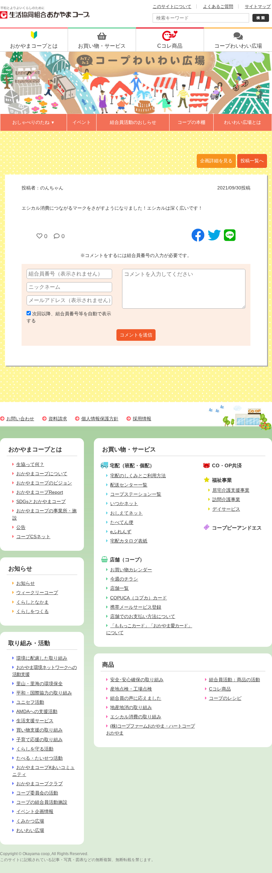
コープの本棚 (191, 122)
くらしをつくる (32, 611)
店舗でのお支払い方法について (142, 616)
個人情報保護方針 (99, 418)
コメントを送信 (136, 334)
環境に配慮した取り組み (41, 658)
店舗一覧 (119, 588)
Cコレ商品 (220, 689)
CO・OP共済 (227, 465)
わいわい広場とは (242, 122)
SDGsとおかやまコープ (41, 501)
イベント (81, 122)
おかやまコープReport (39, 492)
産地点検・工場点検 (131, 689)
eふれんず (120, 531)
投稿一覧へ (252, 160)
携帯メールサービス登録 (135, 607)
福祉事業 (222, 480)
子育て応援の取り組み (39, 739)
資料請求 (57, 418)
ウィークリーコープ (37, 592)
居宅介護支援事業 (230, 490)
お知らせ (25, 583)
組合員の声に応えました (135, 698)
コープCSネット (33, 536)
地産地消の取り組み (131, 707)
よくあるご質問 (218, 6)
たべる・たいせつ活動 (39, 758)
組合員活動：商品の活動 (234, 679)
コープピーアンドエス (237, 528)
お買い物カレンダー (131, 569)
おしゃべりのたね (33, 122)
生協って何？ (30, 464)
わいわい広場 (30, 830)
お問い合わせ (20, 418)
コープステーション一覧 (135, 494)
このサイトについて (172, 6)
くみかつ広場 (30, 821)
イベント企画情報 (34, 811)
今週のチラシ (124, 579)
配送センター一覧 (128, 485)
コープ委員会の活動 (37, 793)
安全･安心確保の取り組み (137, 679)
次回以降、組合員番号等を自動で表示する (69, 317)
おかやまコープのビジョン (44, 483)
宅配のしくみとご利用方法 (138, 475)
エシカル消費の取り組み (135, 716)
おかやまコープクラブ (39, 783)
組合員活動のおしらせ (133, 122)
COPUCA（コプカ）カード (138, 597)
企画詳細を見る (216, 160)
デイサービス (226, 509)
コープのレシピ (225, 698)
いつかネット (124, 503)
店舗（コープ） (127, 559)
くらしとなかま (32, 602)
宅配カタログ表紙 (128, 540)
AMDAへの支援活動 (36, 711)
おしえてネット (126, 513)
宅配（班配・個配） (132, 465)
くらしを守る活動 (34, 748)
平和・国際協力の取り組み (44, 692)
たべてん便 (121, 522)
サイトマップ (258, 6)
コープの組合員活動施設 (41, 802)
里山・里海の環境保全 (39, 683)
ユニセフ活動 (30, 702)
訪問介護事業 (226, 499)
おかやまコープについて (41, 473)
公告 (21, 527)
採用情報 (142, 418)
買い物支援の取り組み (39, 730)
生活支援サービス (34, 720)
